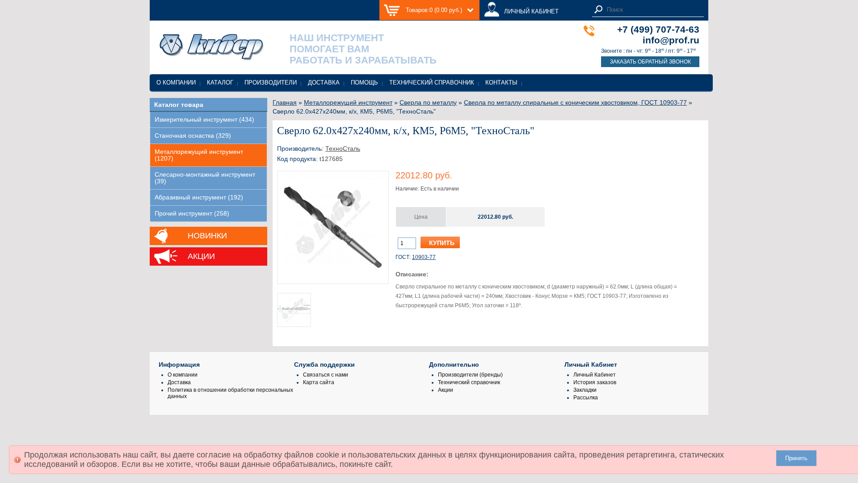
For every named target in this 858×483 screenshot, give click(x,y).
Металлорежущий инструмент (348, 102)
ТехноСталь (342, 148)
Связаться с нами (325, 375)
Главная (285, 102)
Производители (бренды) (470, 375)
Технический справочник (431, 82)
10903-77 (424, 257)
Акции (201, 256)
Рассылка (585, 397)
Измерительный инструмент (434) (204, 119)
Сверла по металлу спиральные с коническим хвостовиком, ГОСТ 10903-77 (575, 102)
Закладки (585, 390)
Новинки (207, 235)
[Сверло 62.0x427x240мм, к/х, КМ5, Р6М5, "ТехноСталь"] (333, 276)
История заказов (594, 382)
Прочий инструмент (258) (192, 213)
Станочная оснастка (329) (193, 135)
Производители (270, 82)
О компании (176, 82)
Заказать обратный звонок (650, 62)
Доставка (324, 82)
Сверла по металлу (428, 102)
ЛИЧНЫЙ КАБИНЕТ (531, 11)
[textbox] (653, 9)
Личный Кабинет (594, 375)
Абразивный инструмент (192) (199, 197)
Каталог (220, 82)
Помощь (364, 82)
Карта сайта (318, 382)
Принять (796, 458)
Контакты (501, 82)
